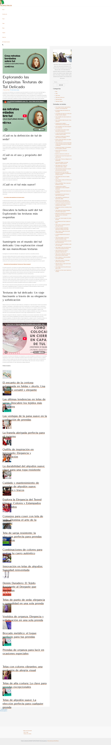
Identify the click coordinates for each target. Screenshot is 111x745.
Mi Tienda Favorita (6, 41)
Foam (3, 18)
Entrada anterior (3, 709)
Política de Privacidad (27, 730)
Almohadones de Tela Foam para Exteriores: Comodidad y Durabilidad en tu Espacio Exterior (63, 173)
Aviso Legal (26, 732)
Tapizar (3, 32)
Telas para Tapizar (59, 101)
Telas (3, 23)
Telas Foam (57, 95)
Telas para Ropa (6, 89)
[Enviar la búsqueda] (55, 85)
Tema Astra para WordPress (53, 740)
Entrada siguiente (4, 710)
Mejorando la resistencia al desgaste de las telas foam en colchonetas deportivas (63, 215)
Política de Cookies (27, 733)
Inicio (3, 9)
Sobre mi (4, 37)
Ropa (3, 28)
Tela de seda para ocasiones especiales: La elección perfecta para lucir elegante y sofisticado (63, 144)
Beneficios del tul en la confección (62, 153)
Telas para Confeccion (59, 97)
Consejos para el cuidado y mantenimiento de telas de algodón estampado (62, 187)
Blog (56, 91)
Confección (4, 14)
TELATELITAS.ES (6, 5)
